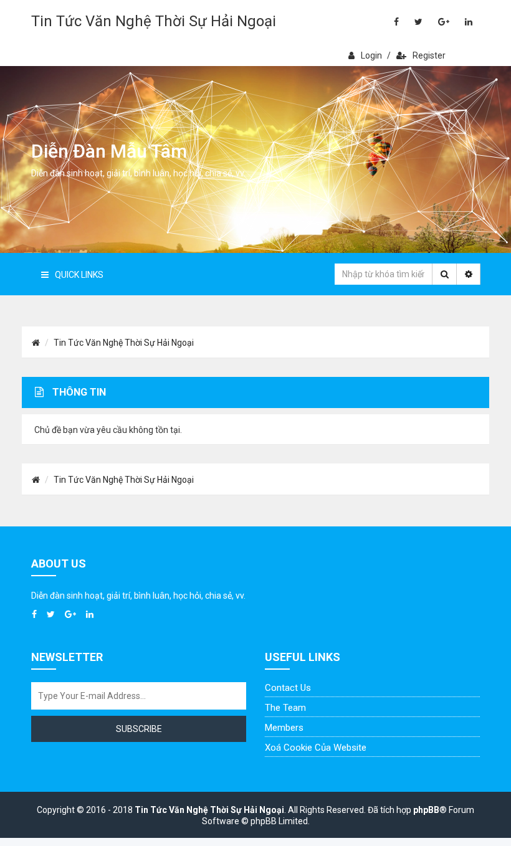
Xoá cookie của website (315, 747)
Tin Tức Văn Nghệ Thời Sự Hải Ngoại (153, 21)
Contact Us (288, 687)
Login (371, 55)
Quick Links (79, 275)
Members (284, 727)
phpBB (426, 810)
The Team (285, 707)
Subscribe (139, 729)
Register (429, 55)
